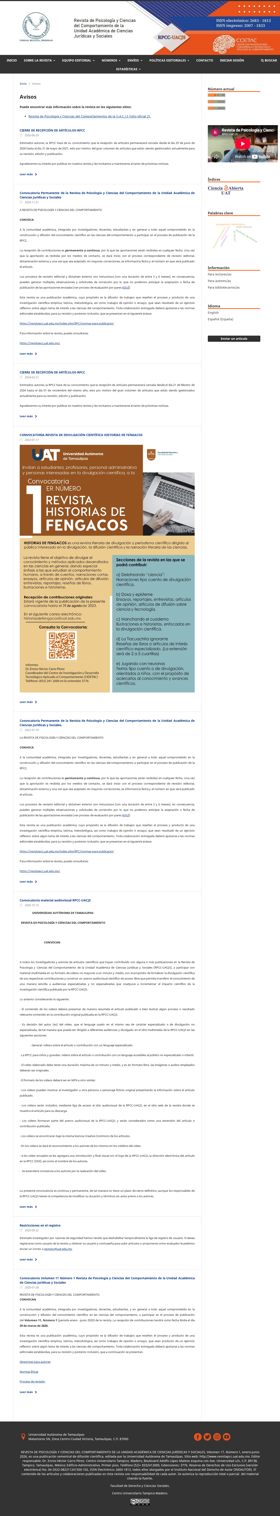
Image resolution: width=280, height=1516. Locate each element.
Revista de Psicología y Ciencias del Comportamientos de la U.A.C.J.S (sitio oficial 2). (89, 116)
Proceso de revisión (32, 1381)
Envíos (134, 60)
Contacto (204, 60)
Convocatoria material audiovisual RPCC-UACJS (55, 900)
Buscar (270, 60)
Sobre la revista (38, 60)
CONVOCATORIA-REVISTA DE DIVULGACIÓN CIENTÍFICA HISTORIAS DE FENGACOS (81, 435)
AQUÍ (125, 287)
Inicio (12, 60)
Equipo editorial (77, 60)
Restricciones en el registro (40, 1225)
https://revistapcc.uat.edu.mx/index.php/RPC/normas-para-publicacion (67, 323)
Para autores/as (219, 281)
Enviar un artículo (234, 338)
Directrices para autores (35, 1362)
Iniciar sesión (232, 60)
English (213, 312)
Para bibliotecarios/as (224, 287)
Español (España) (220, 319)
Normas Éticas (29, 1372)
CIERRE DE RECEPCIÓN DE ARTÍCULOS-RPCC (52, 130)
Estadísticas (127, 69)
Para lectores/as (219, 274)
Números (110, 60)
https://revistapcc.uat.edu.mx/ (40, 343)
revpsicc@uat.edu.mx (58, 1249)
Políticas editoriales (168, 60)
